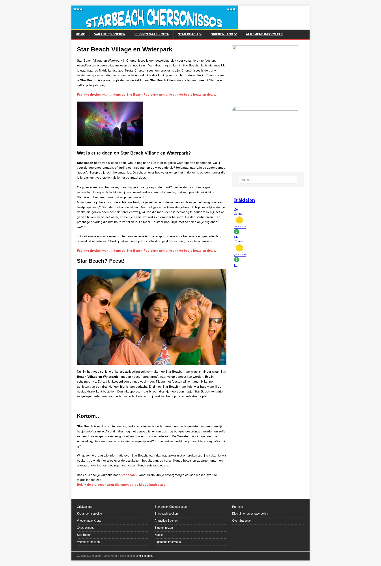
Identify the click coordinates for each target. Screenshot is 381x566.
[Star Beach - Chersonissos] (154, 27)
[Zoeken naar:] (268, 180)
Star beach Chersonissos (171, 506)
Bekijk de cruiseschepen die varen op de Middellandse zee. (121, 484)
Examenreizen (164, 527)
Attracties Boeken (166, 520)
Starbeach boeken (166, 513)
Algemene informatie (264, 34)
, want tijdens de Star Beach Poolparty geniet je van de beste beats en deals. (146, 94)
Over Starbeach (242, 520)
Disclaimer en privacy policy (250, 513)
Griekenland (222, 34)
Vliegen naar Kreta (151, 34)
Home (80, 34)
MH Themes (146, 555)
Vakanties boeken (109, 34)
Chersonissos (85, 527)
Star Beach (188, 34)
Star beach (129, 475)
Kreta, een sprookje (89, 513)
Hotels (159, 534)
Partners (237, 506)
